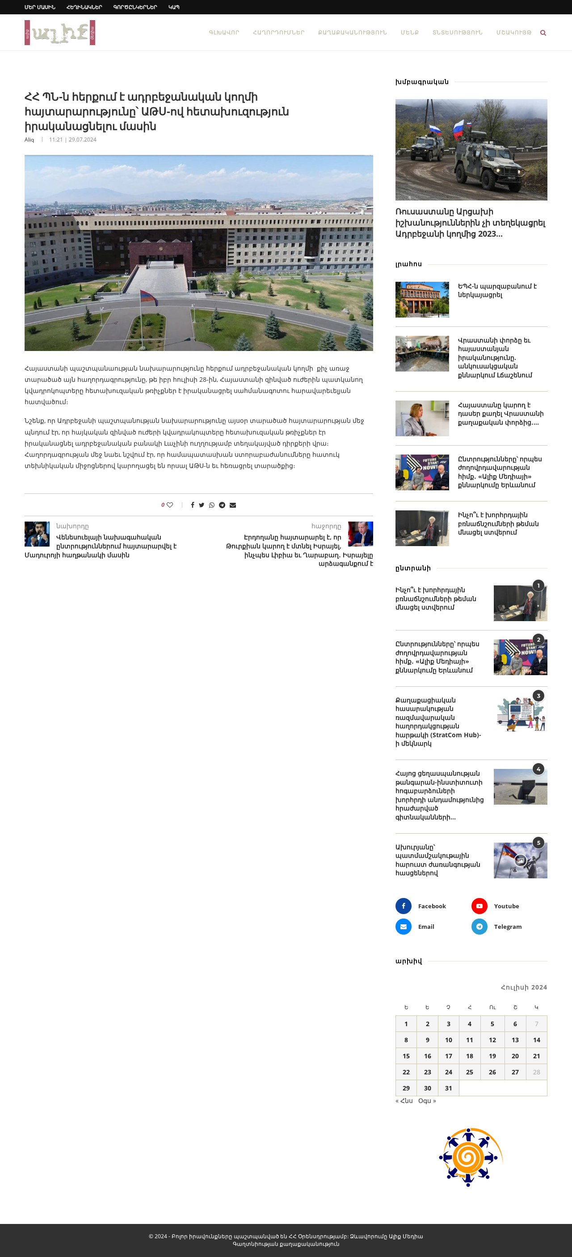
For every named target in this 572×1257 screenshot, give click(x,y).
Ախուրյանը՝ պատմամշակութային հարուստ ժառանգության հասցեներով (437, 860)
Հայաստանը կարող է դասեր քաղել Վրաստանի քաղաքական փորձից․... (501, 413)
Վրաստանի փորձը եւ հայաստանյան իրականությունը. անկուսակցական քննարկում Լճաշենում (495, 357)
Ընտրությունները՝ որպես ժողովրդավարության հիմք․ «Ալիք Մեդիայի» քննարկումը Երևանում (500, 472)
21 (536, 1056)
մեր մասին (40, 7)
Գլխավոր (224, 32)
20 (515, 1056)
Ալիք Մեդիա (406, 1236)
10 (448, 1040)
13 (515, 1040)
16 (427, 1056)
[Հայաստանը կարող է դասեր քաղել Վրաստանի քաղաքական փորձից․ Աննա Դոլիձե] (422, 418)
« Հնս (404, 1100)
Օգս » (427, 1100)
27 (515, 1072)
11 (469, 1040)
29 (406, 1088)
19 (492, 1056)
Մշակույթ (514, 32)
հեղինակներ (84, 7)
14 (536, 1040)
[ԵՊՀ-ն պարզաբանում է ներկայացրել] (422, 299)
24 (448, 1072)
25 (469, 1072)
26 (492, 1072)
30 (427, 1088)
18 (469, 1056)
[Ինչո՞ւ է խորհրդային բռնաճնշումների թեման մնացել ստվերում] (422, 528)
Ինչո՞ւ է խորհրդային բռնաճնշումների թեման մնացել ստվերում (498, 523)
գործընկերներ (135, 7)
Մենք (410, 32)
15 (406, 1056)
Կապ (174, 7)
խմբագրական (422, 81)
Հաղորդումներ (279, 32)
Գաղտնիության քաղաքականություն (286, 1244)
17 (448, 1056)
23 (427, 1072)
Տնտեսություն (458, 32)
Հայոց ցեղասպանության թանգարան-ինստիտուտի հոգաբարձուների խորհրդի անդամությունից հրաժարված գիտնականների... (439, 795)
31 (448, 1088)
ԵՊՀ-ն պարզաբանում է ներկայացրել (497, 290)
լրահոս (408, 263)
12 (492, 1040)
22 (406, 1072)
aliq (29, 139)
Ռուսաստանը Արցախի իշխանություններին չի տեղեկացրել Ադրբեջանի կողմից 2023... (470, 222)
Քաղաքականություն (352, 32)
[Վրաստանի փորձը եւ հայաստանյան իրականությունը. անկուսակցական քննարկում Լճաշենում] (422, 354)
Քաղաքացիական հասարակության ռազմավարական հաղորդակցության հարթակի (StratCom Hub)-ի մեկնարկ (438, 722)
